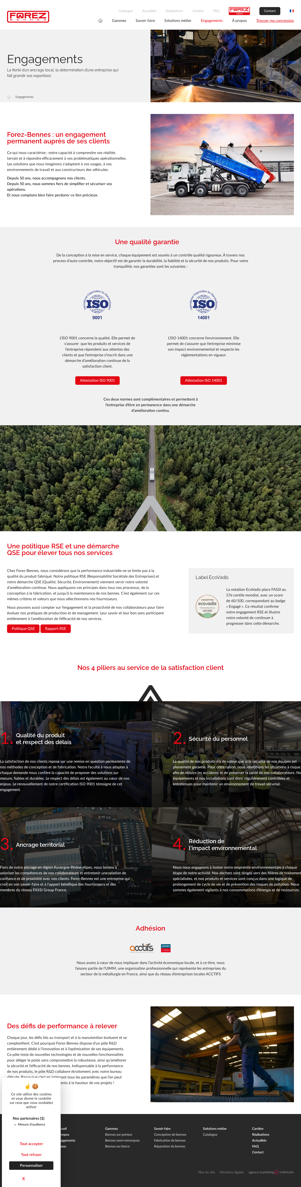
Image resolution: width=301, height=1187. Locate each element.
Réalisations (174, 11)
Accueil (61, 1128)
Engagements (212, 21)
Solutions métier (177, 21)
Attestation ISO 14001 (203, 380)
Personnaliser (31, 1165)
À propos (239, 21)
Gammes (119, 21)
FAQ (216, 11)
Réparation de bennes (169, 1146)
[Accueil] (9, 97)
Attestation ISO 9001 (97, 380)
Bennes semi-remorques (122, 1140)
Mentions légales (232, 1172)
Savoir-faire (145, 21)
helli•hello (271, 1172)
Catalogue (126, 11)
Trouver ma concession (275, 21)
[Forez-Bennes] (28, 17)
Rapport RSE (55, 629)
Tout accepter (31, 1144)
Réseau (61, 1146)
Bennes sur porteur (118, 1134)
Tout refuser (31, 1155)
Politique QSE (23, 629)
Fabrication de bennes (170, 1140)
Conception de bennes (170, 1134)
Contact (270, 11)
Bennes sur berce (117, 1146)
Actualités (149, 11)
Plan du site (206, 1172)
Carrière (198, 11)
